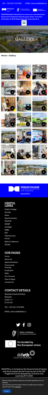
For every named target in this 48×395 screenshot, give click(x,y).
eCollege (8, 227)
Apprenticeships (11, 262)
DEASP (7, 224)
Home (4, 55)
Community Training (9, 266)
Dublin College (10, 209)
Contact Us (9, 282)
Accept (7, 391)
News (7, 215)
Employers (9, 270)
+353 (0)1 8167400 (16, 307)
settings (18, 387)
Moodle (8, 212)
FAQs (7, 273)
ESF (6, 233)
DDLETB (8, 221)
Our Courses (10, 276)
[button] (24, 22)
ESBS (7, 230)
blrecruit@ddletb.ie (18, 311)
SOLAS (7, 244)
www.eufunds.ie (33, 19)
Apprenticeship (11, 218)
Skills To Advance (11, 241)
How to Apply (10, 279)
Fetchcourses (10, 235)
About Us (8, 259)
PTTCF (7, 238)
